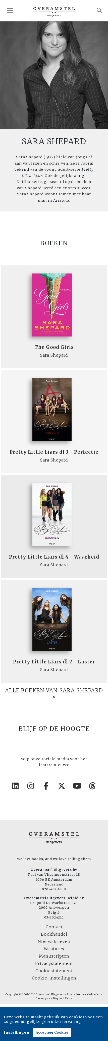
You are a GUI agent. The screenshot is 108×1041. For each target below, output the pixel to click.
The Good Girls (54, 347)
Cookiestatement (54, 970)
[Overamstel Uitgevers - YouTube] (77, 786)
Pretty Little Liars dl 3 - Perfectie (54, 452)
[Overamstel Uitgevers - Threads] (92, 786)
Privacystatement (54, 963)
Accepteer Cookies (52, 1032)
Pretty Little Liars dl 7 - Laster (54, 662)
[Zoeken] (99, 10)
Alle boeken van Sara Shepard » (54, 693)
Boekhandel (54, 934)
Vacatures (54, 948)
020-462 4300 (54, 889)
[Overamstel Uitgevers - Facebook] (46, 786)
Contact (54, 926)
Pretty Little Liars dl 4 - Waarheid (54, 557)
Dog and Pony (62, 998)
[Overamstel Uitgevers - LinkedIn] (15, 786)
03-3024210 (54, 917)
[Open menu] (10, 10)
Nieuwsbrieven (54, 941)
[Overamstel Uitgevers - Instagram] (31, 786)
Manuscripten (54, 956)
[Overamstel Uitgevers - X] (62, 786)
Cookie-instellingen (54, 978)
